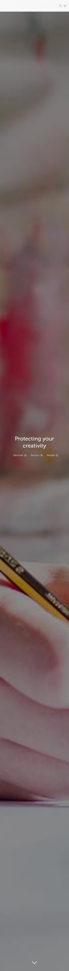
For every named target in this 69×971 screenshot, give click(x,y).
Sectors (35, 455)
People (51, 455)
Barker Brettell (16, 6)
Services (18, 455)
